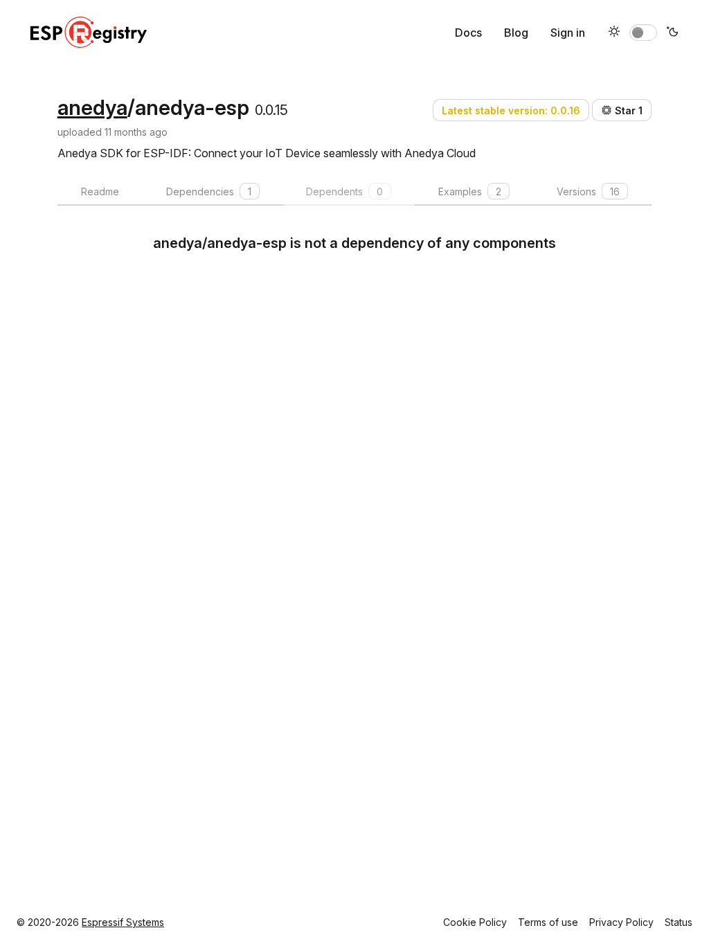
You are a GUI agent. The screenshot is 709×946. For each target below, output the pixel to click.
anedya (92, 107)
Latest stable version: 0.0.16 (511, 110)
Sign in (567, 32)
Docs (468, 32)
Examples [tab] (469, 191)
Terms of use (548, 922)
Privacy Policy (621, 922)
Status (678, 922)
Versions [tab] (588, 191)
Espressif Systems (123, 922)
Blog (516, 32)
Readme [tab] (100, 191)
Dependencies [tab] (208, 191)
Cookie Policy (475, 922)
